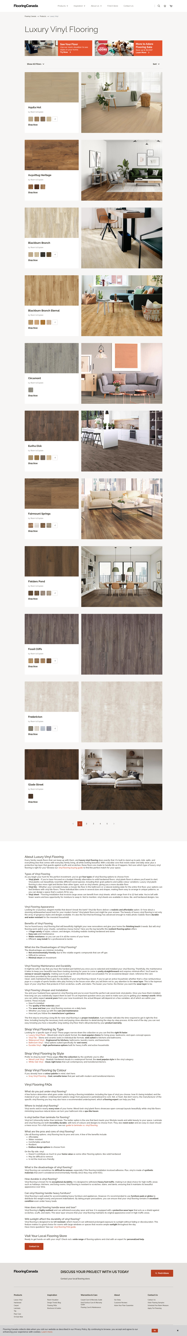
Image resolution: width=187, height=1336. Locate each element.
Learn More (141, 52)
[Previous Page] (73, 823)
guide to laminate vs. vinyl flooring (82, 1125)
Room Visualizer (52, 1300)
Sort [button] (155, 64)
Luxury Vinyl (18, 1300)
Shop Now (33, 124)
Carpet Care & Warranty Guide (91, 1300)
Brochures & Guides (54, 1308)
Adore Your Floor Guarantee (123, 1305)
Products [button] (62, 6)
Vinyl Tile (33, 1038)
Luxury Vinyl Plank (37, 1035)
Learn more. (47, 1332)
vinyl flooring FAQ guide (65, 1227)
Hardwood (17, 1302)
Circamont (34, 378)
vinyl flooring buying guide (70, 868)
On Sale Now (18, 1317)
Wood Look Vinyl (36, 1059)
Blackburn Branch (39, 242)
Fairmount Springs (39, 513)
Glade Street (35, 784)
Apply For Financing (155, 1308)
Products (43, 16)
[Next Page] (114, 823)
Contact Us (128, 6)
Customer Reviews (120, 1302)
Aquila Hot (34, 107)
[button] (159, 6)
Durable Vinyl (35, 1045)
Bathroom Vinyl (36, 1042)
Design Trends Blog (54, 1302)
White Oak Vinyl (36, 1062)
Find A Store (163, 1273)
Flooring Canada (30, 16)
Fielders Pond (36, 581)
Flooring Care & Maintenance (91, 1307)
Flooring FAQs (52, 1305)
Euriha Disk (35, 445)
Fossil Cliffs (35, 649)
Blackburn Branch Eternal (44, 310)
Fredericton (35, 716)
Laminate (17, 1308)
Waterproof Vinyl (36, 1040)
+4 (55, 119)
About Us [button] (95, 6)
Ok (155, 1330)
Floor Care (17, 1314)
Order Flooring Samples (156, 1302)
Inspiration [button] (78, 6)
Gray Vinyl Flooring (37, 1076)
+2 (55, 525)
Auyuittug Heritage (39, 175)
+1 (55, 322)
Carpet (16, 1305)
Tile (15, 1311)
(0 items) (171, 6)
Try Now (64, 52)
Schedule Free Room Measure (158, 1305)
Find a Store (112, 6)
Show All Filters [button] (34, 64)
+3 (55, 458)
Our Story (117, 1300)
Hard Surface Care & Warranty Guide (91, 1303)
